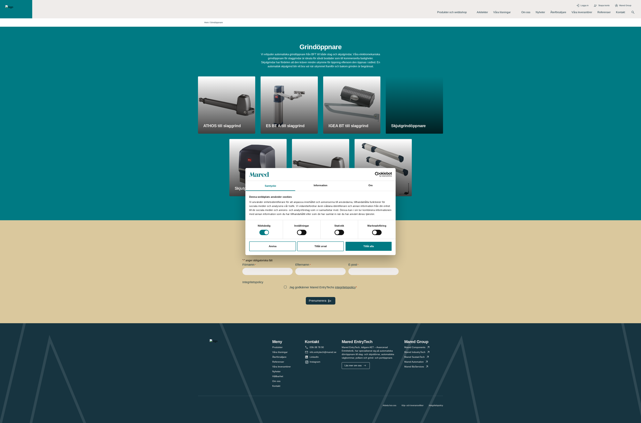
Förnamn (249, 264)
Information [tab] (320, 185)
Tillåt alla (368, 246)
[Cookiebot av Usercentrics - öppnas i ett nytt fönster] (377, 174)
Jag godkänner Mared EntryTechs (322, 287)
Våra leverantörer (582, 12)
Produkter (277, 347)
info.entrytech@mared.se (323, 352)
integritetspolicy (345, 287)
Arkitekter (482, 12)
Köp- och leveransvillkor (412, 405)
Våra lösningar (280, 352)
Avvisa (272, 246)
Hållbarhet (277, 376)
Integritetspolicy (436, 405)
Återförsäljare (558, 12)
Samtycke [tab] (270, 185)
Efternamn (302, 264)
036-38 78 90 (317, 347)
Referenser (604, 12)
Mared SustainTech (414, 357)
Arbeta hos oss (389, 405)
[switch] (301, 232)
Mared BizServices (414, 366)
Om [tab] (370, 185)
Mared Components (414, 347)
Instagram (315, 361)
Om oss (525, 12)
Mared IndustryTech (414, 352)
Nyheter (540, 12)
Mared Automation (414, 361)
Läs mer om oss (353, 365)
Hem (206, 22)
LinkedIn (314, 357)
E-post (353, 264)
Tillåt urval (320, 246)
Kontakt (620, 12)
